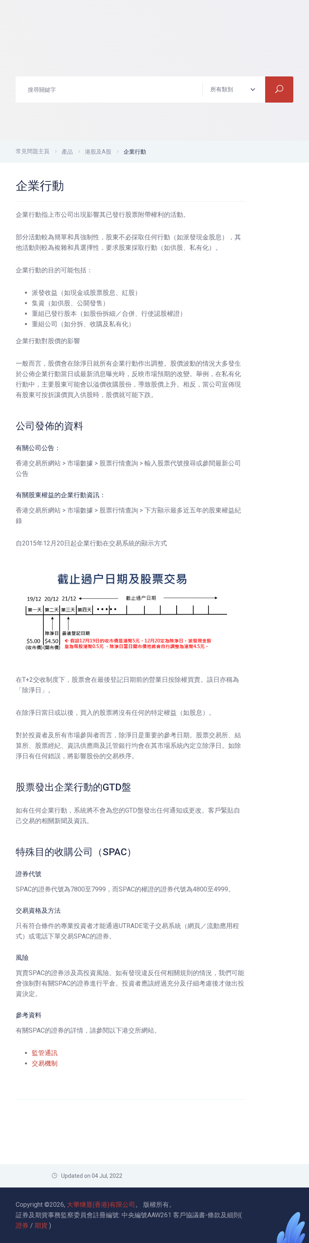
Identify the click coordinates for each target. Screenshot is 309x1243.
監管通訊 (45, 1053)
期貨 (41, 1225)
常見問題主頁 (32, 151)
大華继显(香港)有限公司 (101, 1204)
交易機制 (45, 1063)
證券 (22, 1225)
